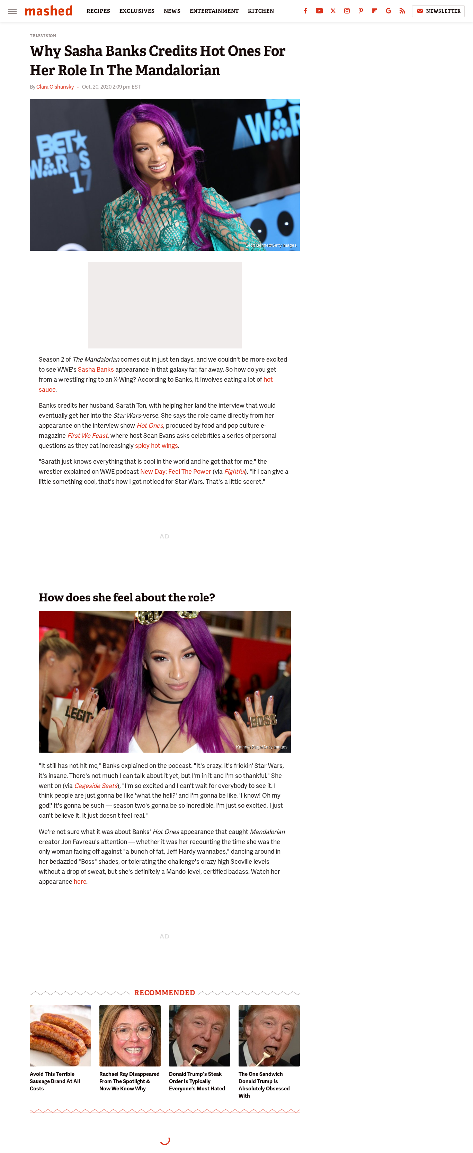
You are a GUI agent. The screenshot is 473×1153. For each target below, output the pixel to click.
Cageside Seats (95, 786)
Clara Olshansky (55, 86)
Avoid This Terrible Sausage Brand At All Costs (55, 1081)
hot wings (164, 446)
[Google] (388, 12)
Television (43, 36)
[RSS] (402, 12)
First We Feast (87, 435)
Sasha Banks (96, 369)
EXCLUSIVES (137, 11)
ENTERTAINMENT (214, 11)
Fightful (234, 471)
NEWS (172, 11)
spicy (142, 446)
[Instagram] (347, 12)
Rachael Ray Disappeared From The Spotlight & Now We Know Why (129, 1081)
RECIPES (98, 11)
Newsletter (443, 11)
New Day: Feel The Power (175, 471)
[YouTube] (319, 12)
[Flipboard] (375, 12)
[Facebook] (305, 12)
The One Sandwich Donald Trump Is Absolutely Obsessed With (264, 1085)
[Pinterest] (361, 12)
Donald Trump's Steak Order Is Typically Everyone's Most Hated (197, 1081)
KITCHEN (261, 11)
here (80, 882)
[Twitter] (333, 12)
